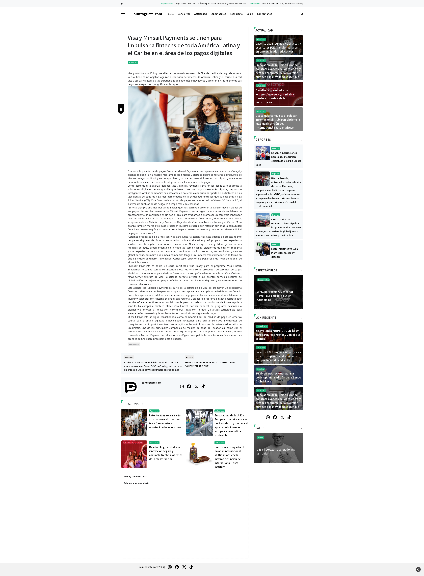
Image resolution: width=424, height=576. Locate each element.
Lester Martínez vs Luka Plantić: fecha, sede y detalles (284, 252)
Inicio (170, 13)
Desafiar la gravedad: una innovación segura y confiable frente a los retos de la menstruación (275, 96)
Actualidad (240, 3)
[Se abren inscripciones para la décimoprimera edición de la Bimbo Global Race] (263, 152)
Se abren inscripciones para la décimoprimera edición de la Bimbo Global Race (278, 377)
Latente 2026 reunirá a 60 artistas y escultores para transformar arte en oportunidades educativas (290, 3)
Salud (250, 13)
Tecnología (236, 13)
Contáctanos (264, 13)
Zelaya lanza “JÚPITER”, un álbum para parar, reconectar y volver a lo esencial (195, 3)
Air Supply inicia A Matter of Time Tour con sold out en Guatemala (275, 296)
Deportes (275, 148)
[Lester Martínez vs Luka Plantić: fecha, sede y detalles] (263, 248)
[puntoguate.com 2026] (151, 567)
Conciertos (184, 13)
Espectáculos (152, 3)
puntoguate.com (151, 382)
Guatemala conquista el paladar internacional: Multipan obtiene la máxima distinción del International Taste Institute (278, 121)
